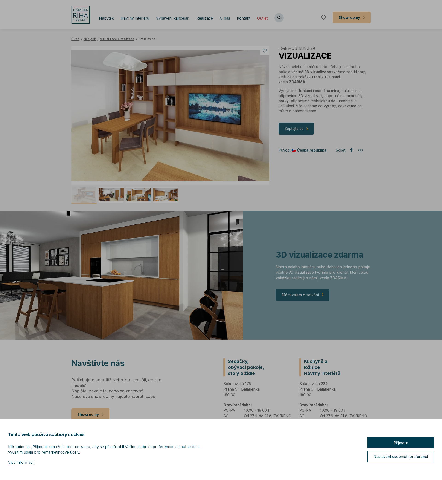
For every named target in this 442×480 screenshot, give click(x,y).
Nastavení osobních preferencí (400, 456)
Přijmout (401, 442)
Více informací (20, 462)
